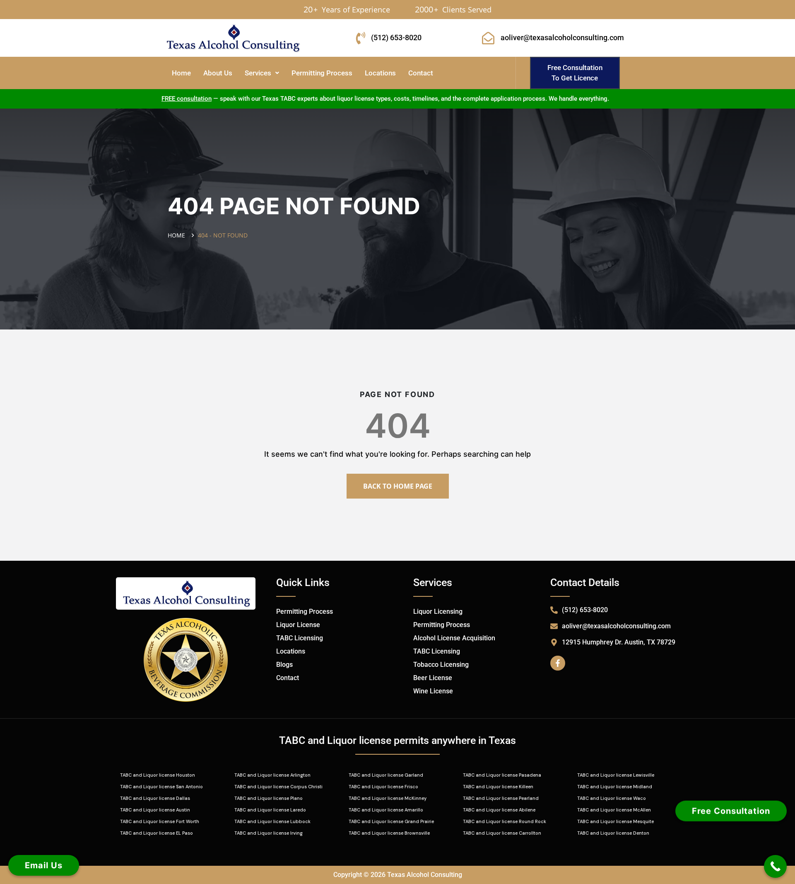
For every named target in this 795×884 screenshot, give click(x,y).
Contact (420, 73)
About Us (217, 73)
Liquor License (298, 625)
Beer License (432, 678)
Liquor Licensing (438, 611)
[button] (261, 73)
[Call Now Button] (775, 866)
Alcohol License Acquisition (454, 638)
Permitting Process (322, 73)
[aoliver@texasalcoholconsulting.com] (488, 38)
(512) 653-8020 (396, 37)
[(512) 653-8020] (360, 38)
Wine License (433, 691)
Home (181, 73)
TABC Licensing (299, 638)
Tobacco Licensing (441, 664)
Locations (380, 73)
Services (258, 73)
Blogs (284, 664)
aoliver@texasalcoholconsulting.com (562, 37)
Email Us (44, 865)
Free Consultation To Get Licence (574, 72)
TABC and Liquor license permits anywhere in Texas (397, 740)
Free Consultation (731, 811)
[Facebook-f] (557, 663)
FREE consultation (186, 98)
